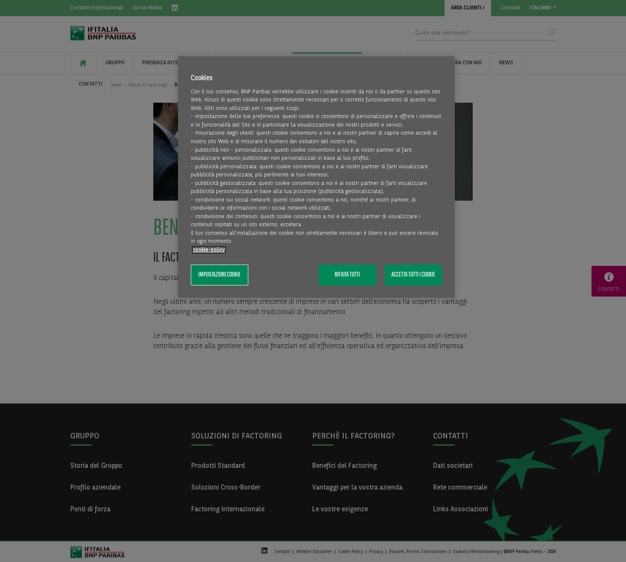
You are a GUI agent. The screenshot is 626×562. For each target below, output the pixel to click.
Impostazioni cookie (219, 274)
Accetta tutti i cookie (413, 274)
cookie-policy (209, 250)
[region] (316, 177)
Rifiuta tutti (347, 274)
